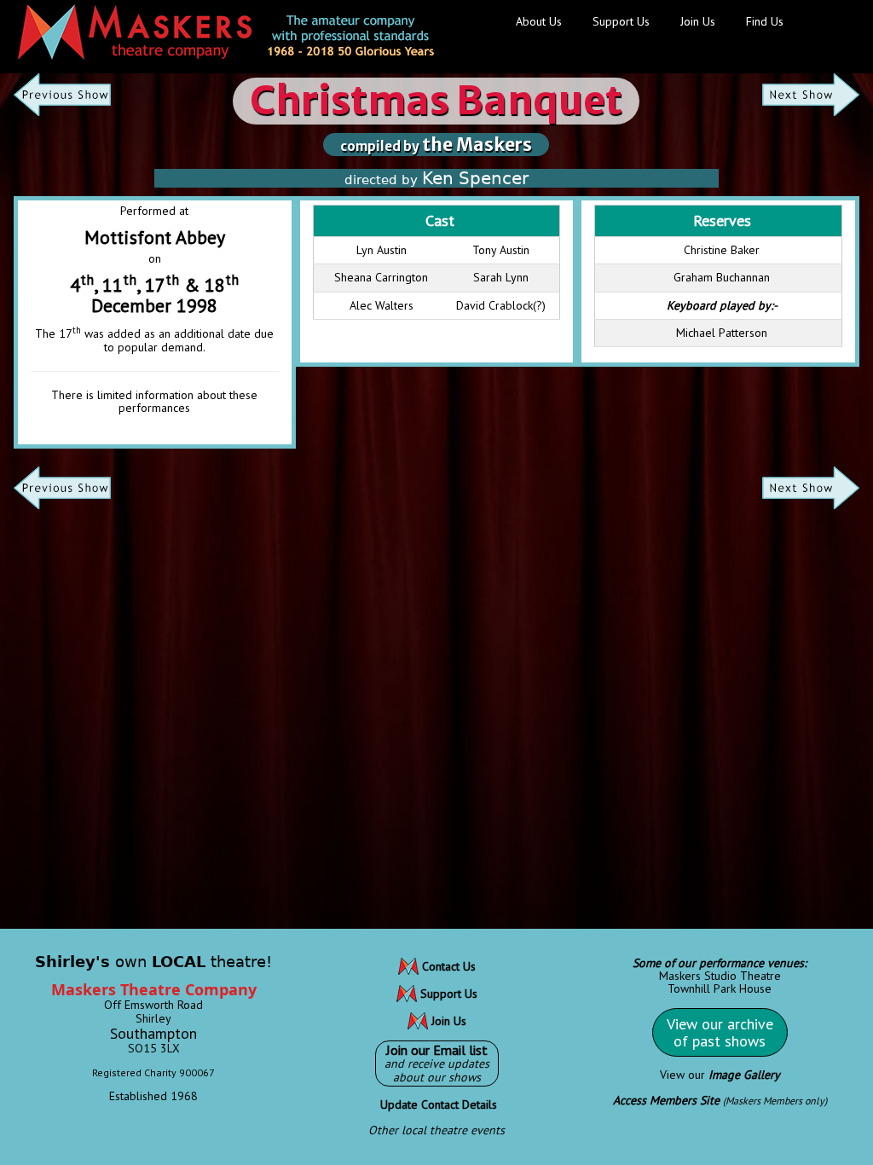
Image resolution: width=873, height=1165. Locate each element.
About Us (539, 21)
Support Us (621, 21)
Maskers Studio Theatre (720, 975)
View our (720, 1074)
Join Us (697, 21)
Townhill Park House (720, 988)
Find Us (764, 21)
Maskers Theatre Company (154, 989)
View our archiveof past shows (720, 1032)
